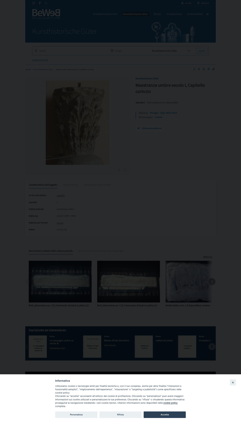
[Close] (233, 382)
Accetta (165, 414)
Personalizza (76, 414)
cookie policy (170, 402)
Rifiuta (120, 414)
